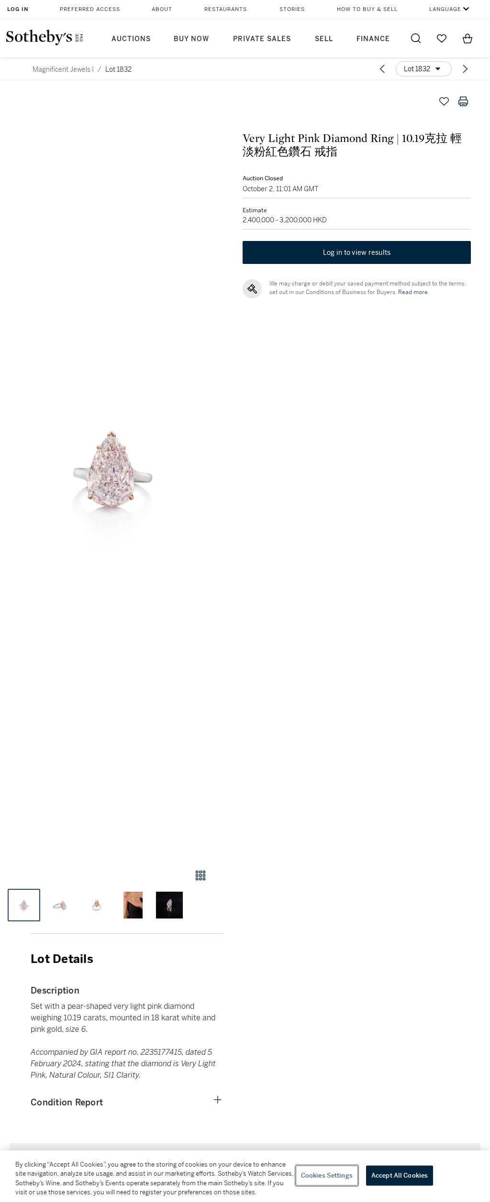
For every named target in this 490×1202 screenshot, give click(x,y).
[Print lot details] (463, 101)
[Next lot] (465, 68)
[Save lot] (444, 101)
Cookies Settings (327, 1175)
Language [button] (445, 9)
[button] (111, 471)
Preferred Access (90, 9)
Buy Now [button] (191, 39)
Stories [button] (292, 9)
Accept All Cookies (399, 1175)
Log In (18, 9)
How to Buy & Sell (367, 9)
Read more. (413, 292)
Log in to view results (357, 252)
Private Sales (262, 39)
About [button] (162, 9)
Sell (324, 39)
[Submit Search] (416, 38)
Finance (373, 39)
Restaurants (225, 9)
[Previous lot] (382, 68)
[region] (245, 1176)
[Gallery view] (200, 875)
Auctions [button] (131, 39)
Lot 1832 (118, 69)
